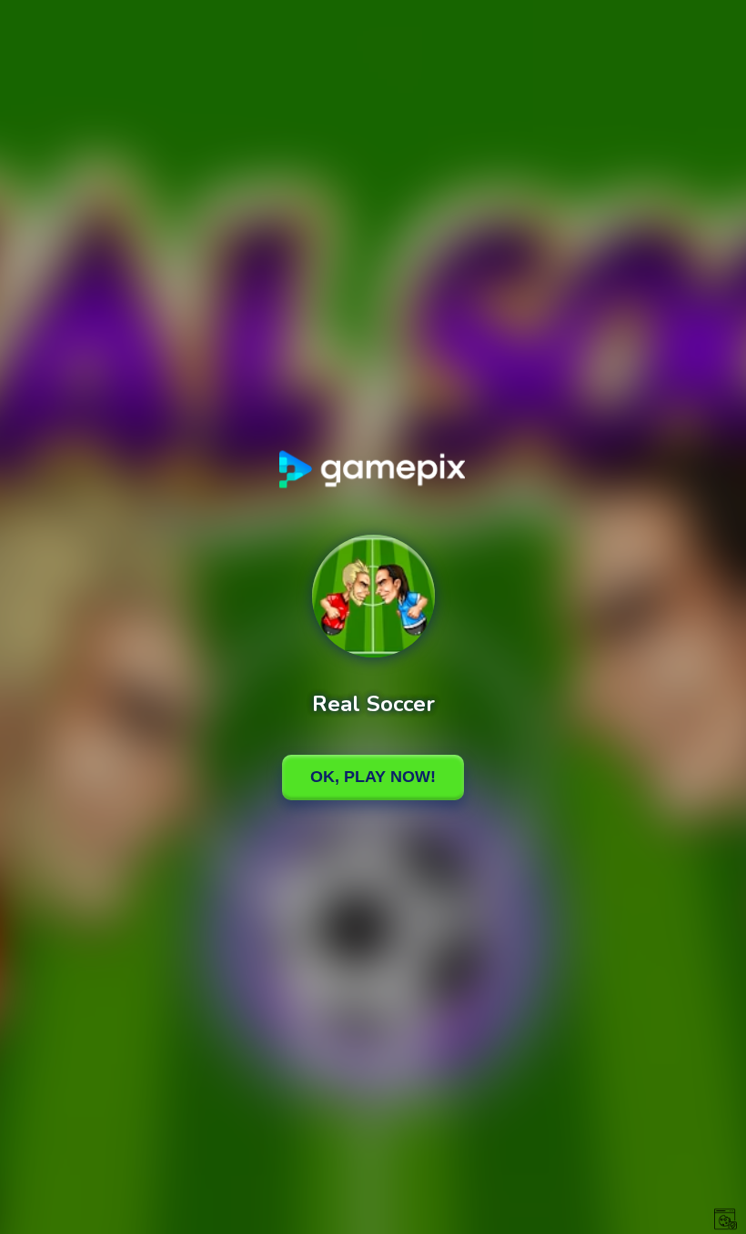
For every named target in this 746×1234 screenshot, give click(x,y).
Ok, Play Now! (373, 776)
